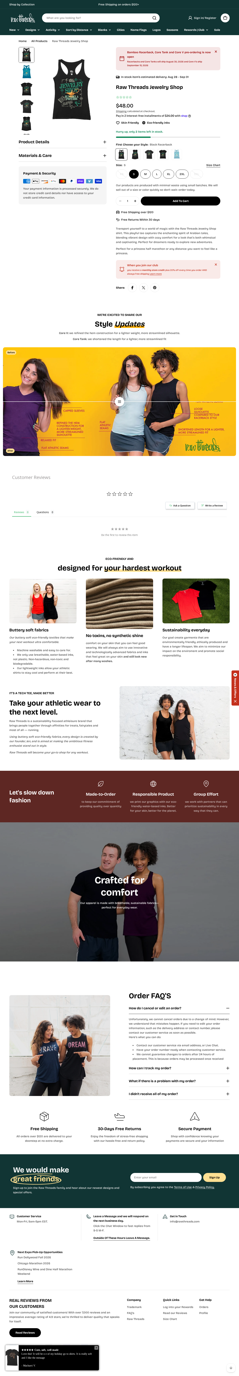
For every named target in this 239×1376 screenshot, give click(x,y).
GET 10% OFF (119, 1349)
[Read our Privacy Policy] (158, 1330)
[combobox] (88, 1311)
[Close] (161, 1196)
